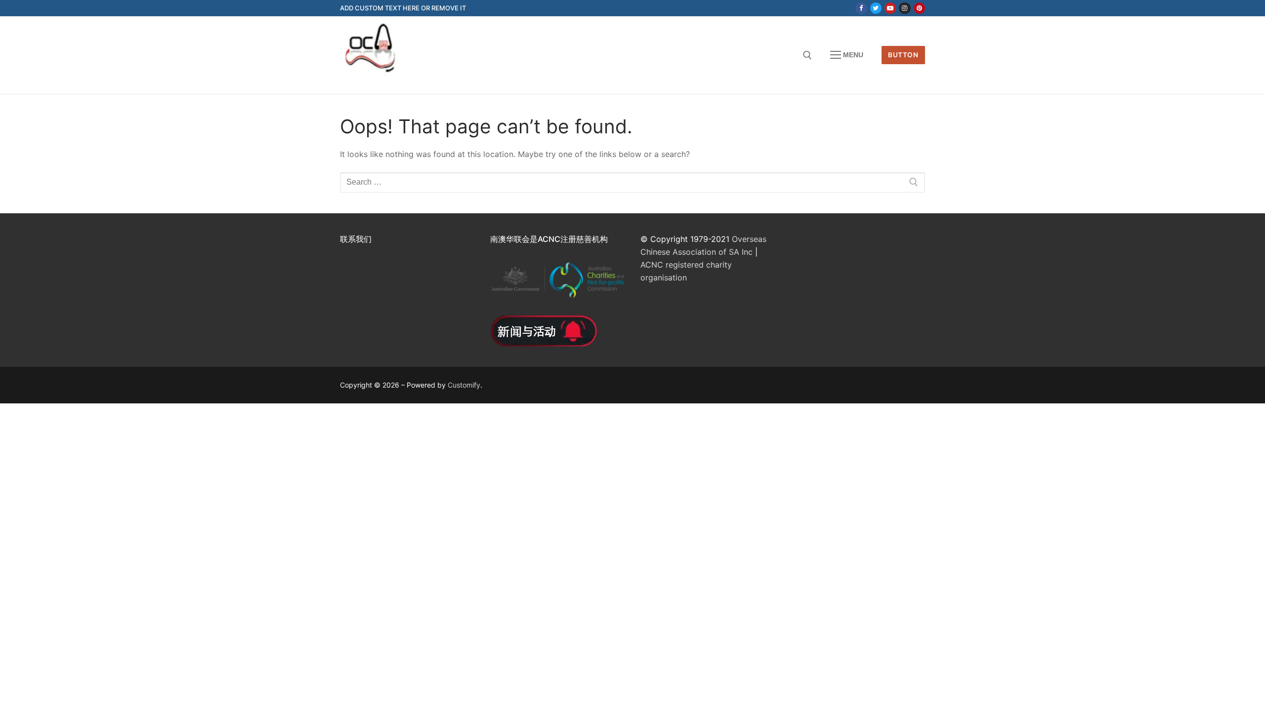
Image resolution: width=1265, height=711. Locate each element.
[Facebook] (861, 8)
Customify (464, 385)
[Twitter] (876, 8)
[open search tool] (807, 55)
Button (903, 55)
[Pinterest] (919, 8)
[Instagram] (904, 8)
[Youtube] (890, 8)
